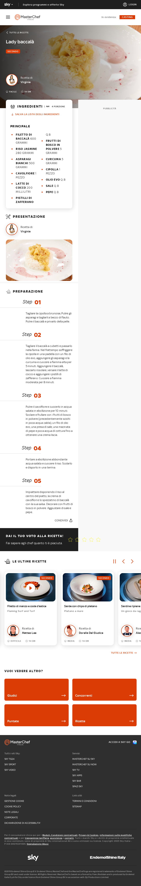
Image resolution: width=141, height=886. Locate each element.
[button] (98, 539)
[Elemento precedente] (123, 561)
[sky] (33, 857)
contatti (69, 838)
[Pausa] (114, 561)
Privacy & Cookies (89, 835)
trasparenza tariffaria (37, 838)
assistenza (56, 838)
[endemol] (108, 857)
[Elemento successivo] (132, 561)
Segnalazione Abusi (38, 844)
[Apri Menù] (10, 17)
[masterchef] (29, 17)
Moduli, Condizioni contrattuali (60, 835)
